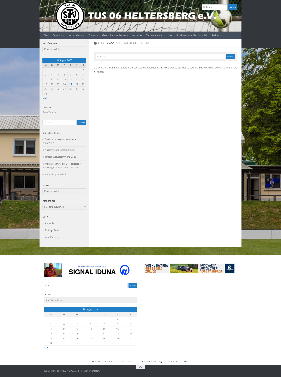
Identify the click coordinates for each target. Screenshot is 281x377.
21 (70, 84)
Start (46, 35)
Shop (186, 361)
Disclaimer (127, 361)
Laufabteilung (75, 35)
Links (169, 35)
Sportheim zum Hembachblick (192, 35)
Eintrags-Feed (52, 230)
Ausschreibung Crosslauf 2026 (60, 149)
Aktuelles (137, 35)
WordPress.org (52, 237)
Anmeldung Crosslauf (55, 174)
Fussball (57, 35)
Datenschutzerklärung (150, 361)
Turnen (92, 35)
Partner (216, 35)
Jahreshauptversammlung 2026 (60, 156)
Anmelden (50, 223)
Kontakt (96, 361)
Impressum (111, 361)
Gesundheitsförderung (114, 35)
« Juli (45, 98)
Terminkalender (154, 35)
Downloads (173, 361)
